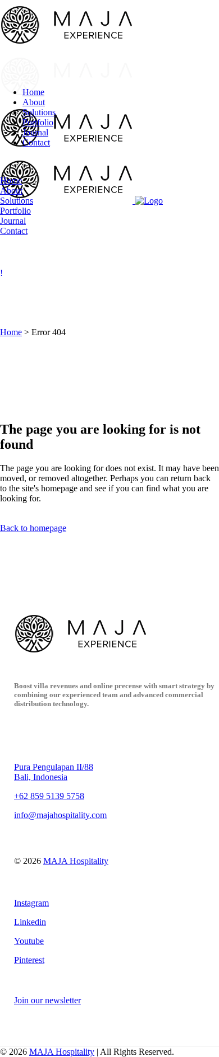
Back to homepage (33, 528)
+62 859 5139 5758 (49, 796)
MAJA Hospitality (75, 861)
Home (11, 332)
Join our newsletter (47, 1000)
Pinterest (29, 960)
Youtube (29, 941)
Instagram (31, 903)
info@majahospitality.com (60, 815)
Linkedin (30, 922)
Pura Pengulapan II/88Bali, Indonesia (53, 772)
